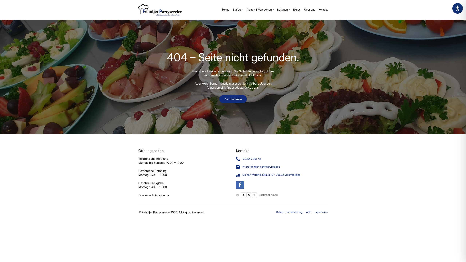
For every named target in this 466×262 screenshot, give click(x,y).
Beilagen (282, 9)
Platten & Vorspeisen (259, 9)
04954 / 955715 (251, 158)
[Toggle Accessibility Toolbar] (457, 8)
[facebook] (240, 185)
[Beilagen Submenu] (289, 9)
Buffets (237, 9)
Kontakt (323, 9)
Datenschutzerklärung (289, 212)
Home (225, 9)
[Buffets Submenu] (242, 9)
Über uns (309, 9)
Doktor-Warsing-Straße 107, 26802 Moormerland (271, 174)
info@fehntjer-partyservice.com (261, 166)
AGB (308, 212)
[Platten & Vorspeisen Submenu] (273, 9)
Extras (297, 9)
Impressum (321, 212)
